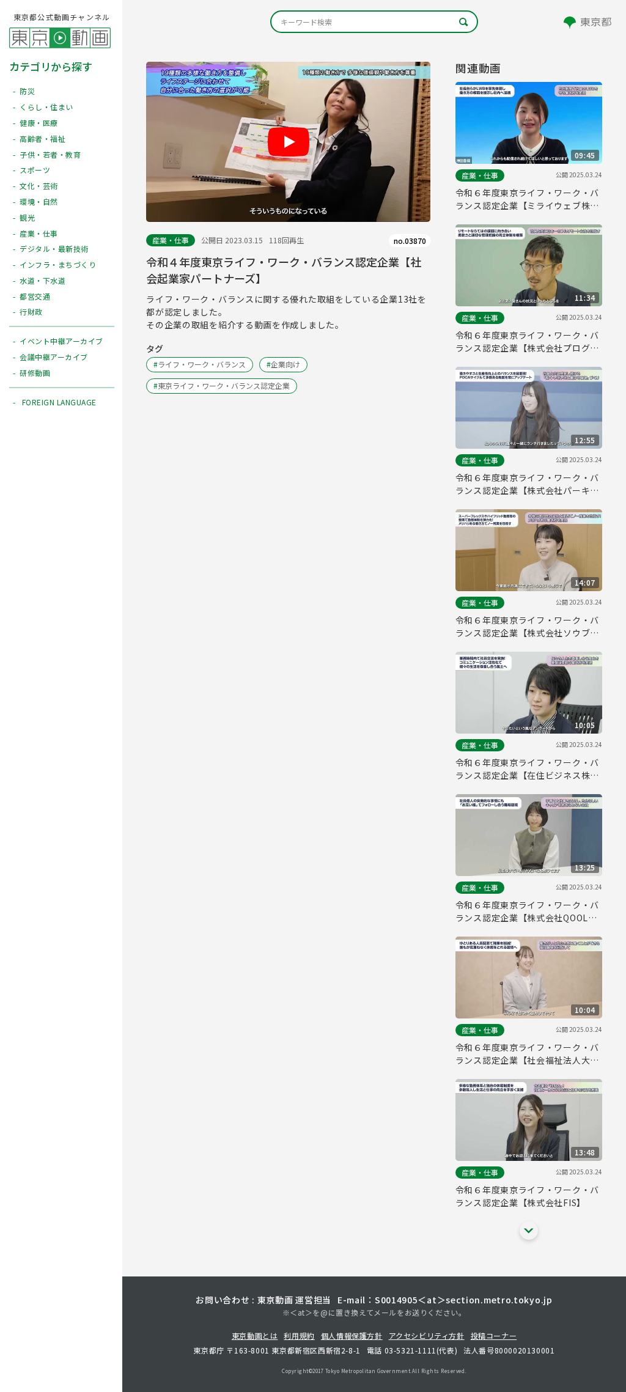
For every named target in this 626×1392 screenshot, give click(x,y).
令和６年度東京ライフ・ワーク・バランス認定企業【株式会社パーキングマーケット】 (527, 484)
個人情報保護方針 (352, 1335)
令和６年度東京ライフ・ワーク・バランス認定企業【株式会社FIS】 (527, 1196)
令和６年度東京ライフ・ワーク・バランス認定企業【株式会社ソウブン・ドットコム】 (527, 626)
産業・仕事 (170, 240)
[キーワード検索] (374, 21)
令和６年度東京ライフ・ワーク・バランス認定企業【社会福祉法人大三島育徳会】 (527, 1054)
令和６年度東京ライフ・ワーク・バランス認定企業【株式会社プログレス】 (527, 342)
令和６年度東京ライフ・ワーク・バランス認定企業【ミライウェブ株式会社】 (527, 199)
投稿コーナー (494, 1335)
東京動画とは (255, 1335)
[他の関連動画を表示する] (529, 1230)
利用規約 (299, 1335)
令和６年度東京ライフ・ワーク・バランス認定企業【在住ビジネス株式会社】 (527, 769)
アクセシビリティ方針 (427, 1335)
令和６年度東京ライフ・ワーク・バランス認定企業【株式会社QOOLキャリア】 (527, 911)
